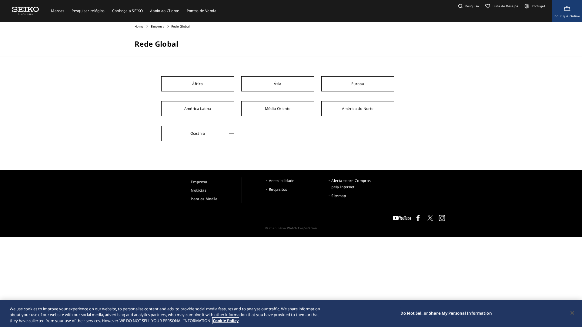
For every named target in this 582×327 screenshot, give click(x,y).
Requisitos (278, 189)
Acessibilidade (282, 180)
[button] (468, 6)
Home (139, 26)
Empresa (157, 26)
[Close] (572, 312)
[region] (291, 313)
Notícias (198, 190)
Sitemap (338, 195)
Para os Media (204, 198)
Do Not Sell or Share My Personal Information (446, 312)
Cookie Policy (226, 320)
